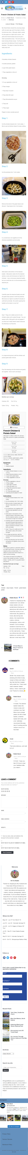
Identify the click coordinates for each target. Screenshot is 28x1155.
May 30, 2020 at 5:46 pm (16, 741)
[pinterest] (12, 2)
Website (3, 827)
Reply (12, 673)
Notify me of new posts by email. (10, 848)
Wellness (11, 20)
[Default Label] (15, 957)
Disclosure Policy (7, 1144)
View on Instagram (15, 1126)
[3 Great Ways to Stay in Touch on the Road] (8, 647)
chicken (3, 587)
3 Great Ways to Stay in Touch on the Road (18, 647)
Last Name (6, 988)
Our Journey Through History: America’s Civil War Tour (19, 1038)
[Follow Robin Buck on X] (21, 598)
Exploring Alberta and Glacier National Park (17, 1025)
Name (2, 810)
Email (5, 973)
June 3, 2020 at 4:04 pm (20, 756)
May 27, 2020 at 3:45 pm (20, 699)
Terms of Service (7, 1139)
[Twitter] (6, 2)
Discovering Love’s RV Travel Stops (17, 1031)
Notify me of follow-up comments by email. (13, 843)
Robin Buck (10, 18)
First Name (6, 981)
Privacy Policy (6, 1134)
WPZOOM (14, 1152)
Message (3, 795)
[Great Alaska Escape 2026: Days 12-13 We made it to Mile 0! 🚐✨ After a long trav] (25, 1118)
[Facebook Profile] (19, 598)
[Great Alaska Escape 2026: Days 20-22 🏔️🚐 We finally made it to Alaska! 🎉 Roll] (3, 1118)
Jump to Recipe (9, 24)
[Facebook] (2, 2)
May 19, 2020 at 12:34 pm (16, 671)
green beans (22, 587)
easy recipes (9, 587)
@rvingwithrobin (11, 1105)
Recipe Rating (5, 789)
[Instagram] (9, 2)
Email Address (5, 819)
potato (3, 589)
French (16, 587)
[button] (2, 8)
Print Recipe (19, 24)
